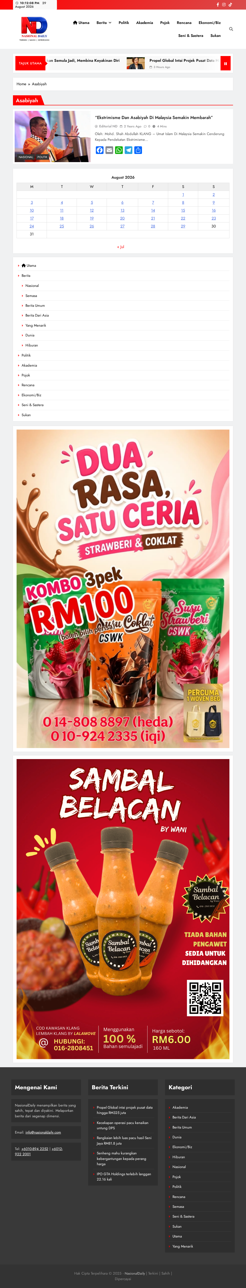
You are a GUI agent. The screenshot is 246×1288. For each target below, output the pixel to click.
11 (61, 210)
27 (122, 226)
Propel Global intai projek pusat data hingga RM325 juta (157, 60)
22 (183, 218)
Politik (124, 22)
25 (62, 226)
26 (92, 226)
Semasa (31, 295)
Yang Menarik (35, 325)
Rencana (184, 22)
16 (214, 210)
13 (122, 210)
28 (153, 226)
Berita (102, 22)
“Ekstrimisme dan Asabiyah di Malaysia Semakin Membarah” (154, 117)
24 (32, 226)
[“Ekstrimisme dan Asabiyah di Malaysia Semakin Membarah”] (53, 136)
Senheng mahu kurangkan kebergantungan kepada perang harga (121, 1159)
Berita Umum (35, 305)
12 (92, 210)
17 (32, 218)
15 (183, 210)
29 (183, 226)
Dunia (29, 335)
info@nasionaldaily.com (43, 1132)
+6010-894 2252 (34, 1149)
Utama (83, 22)
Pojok (165, 22)
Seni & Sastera (190, 35)
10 (32, 210)
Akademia (144, 22)
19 (92, 218)
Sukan (215, 35)
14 (153, 210)
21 (153, 218)
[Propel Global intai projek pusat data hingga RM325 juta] (94, 63)
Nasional (32, 285)
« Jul (120, 247)
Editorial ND (108, 126)
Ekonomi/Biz (210, 22)
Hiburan (31, 345)
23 (214, 218)
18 (62, 218)
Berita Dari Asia (37, 315)
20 (122, 218)
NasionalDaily (135, 1273)
